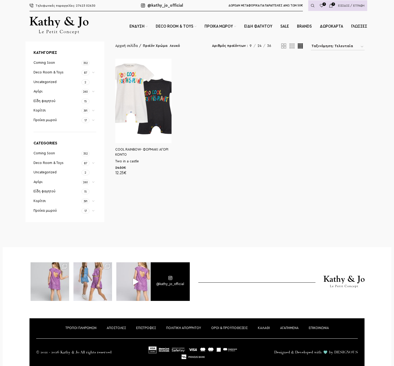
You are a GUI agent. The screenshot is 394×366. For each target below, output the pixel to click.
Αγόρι (38, 91)
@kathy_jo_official (164, 5)
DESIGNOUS (346, 352)
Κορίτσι (40, 110)
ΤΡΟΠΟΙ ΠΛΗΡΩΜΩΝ (80, 328)
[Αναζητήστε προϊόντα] (312, 5)
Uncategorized (45, 82)
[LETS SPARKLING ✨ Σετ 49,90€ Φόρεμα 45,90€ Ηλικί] (50, 282)
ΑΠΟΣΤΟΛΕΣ (116, 328)
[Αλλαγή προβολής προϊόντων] (283, 45)
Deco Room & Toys (49, 72)
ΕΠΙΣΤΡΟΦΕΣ (146, 328)
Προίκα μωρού (45, 120)
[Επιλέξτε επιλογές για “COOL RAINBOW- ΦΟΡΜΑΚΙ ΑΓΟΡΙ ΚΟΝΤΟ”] (169, 66)
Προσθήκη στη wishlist (169, 77)
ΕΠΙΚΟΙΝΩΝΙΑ (319, 328)
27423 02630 (65, 5)
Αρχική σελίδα (126, 46)
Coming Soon (44, 63)
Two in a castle (127, 161)
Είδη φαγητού (44, 101)
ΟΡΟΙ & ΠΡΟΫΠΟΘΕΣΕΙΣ (229, 328)
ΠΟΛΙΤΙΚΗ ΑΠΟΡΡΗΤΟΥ (183, 328)
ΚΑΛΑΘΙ (264, 328)
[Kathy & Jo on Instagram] (170, 281)
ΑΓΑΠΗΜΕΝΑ (289, 328)
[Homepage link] (58, 33)
